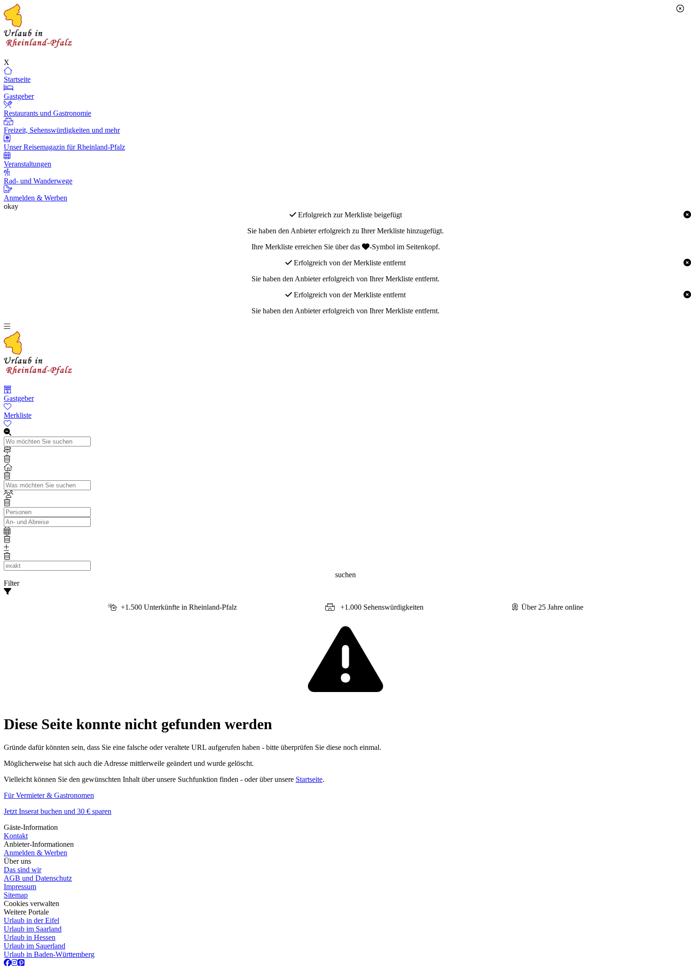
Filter (11, 583)
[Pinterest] (21, 963)
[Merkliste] (345, 424)
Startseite (309, 779)
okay (11, 206)
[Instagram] (14, 963)
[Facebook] (7, 963)
